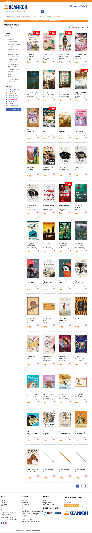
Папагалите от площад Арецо (79, 245)
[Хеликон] (15, 5)
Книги (13, 16)
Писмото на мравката (64, 395)
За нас (3, 500)
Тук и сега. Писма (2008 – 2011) (80, 283)
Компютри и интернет (14, 56)
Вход (45, 500)
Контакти (4, 504)
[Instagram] (6, 523)
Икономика (11, 73)
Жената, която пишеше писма (32, 132)
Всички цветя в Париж (80, 93)
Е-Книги (48, 16)
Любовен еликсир (30, 282)
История (10, 71)
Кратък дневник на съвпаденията (48, 283)
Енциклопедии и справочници (12, 42)
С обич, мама (48, 205)
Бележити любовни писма (47, 358)
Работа (3, 502)
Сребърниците (65, 205)
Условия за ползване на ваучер (32, 512)
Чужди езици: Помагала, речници (13, 53)
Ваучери (41, 16)
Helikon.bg (7, 1)
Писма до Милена (63, 282)
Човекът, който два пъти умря (31, 245)
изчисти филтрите (14, 109)
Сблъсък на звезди (31, 169)
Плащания (25, 504)
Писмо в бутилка (62, 131)
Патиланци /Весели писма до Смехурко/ (64, 434)
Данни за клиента (28, 508)
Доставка (25, 506)
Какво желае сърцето (48, 169)
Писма (77, 319)
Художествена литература (12, 38)
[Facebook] (2, 523)
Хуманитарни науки (13, 69)
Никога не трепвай (63, 244)
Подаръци (28, 16)
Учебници (20, 16)
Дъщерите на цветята (80, 55)
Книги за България (13, 79)
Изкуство (10, 63)
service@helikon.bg (7, 517)
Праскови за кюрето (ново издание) (48, 94)
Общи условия (6, 506)
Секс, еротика (11, 81)
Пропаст (46, 243)
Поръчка (25, 502)
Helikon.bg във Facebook (9, 519)
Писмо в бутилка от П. (80, 206)
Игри (35, 16)
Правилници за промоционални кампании (31, 521)
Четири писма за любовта (32, 93)
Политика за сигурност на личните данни (9, 513)
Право (9, 74)
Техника (10, 76)
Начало (7, 16)
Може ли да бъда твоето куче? (32, 434)
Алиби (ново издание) (32, 206)
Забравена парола (49, 504)
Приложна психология (14, 58)
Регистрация (47, 502)
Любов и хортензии (31, 55)
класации (56, 16)
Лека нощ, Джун (47, 55)
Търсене (24, 500)
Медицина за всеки (13, 64)
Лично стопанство (13, 78)
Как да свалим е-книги (29, 510)
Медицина (11, 48)
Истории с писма (16, 28)
